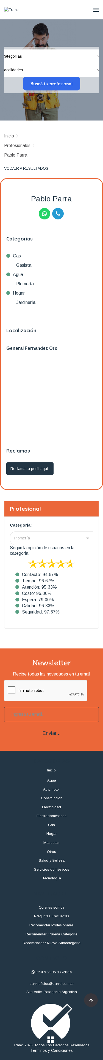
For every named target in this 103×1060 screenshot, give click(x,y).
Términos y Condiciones (51, 1050)
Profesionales (17, 145)
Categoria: (21, 525)
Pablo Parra (15, 155)
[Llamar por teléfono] (58, 213)
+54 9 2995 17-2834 (53, 972)
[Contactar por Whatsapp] (44, 213)
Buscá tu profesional (51, 83)
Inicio (9, 136)
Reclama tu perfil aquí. (29, 468)
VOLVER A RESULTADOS (26, 168)
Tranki (18, 1045)
